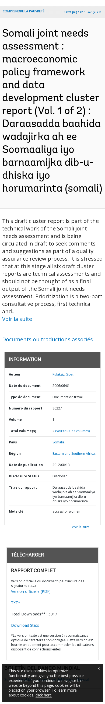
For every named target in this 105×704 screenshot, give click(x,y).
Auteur (15, 374)
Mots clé (16, 511)
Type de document (25, 397)
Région (15, 453)
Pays (13, 442)
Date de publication (26, 465)
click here (44, 695)
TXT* (15, 602)
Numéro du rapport (25, 408)
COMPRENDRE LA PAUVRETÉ (23, 11)
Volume (15, 419)
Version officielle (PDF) (31, 591)
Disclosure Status (24, 476)
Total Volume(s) (22, 431)
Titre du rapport (23, 487)
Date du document (25, 385)
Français (92, 12)
